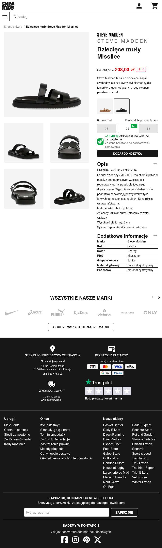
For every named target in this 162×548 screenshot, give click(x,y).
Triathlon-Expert (143, 467)
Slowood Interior (143, 439)
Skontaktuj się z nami (53, 361)
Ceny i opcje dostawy (55, 453)
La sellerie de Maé (116, 472)
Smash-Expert (142, 444)
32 (131, 127)
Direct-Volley (112, 439)
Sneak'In (138, 448)
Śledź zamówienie (17, 434)
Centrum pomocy (16, 429)
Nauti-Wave (111, 482)
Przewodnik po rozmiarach (141, 120)
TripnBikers (140, 472)
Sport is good (141, 453)
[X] (98, 540)
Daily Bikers (111, 429)
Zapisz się (124, 512)
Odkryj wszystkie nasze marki (81, 327)
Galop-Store (111, 453)
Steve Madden (123, 40)
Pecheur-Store (142, 429)
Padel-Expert (141, 425)
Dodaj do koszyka (127, 153)
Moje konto (12, 425)
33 (148, 128)
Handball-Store (113, 463)
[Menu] (4, 17)
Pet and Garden (143, 434)
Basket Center (113, 425)
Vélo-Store (139, 477)
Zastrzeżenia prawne (55, 444)
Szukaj (22, 16)
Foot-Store (110, 448)
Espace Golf (111, 444)
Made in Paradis (114, 477)
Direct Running (113, 434)
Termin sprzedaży (52, 434)
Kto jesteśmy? (50, 425)
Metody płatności (52, 448)
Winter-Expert (141, 482)
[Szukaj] (14, 16)
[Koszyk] (155, 6)
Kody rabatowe (14, 444)
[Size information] (110, 120)
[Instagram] (75, 540)
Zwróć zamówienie (51, 399)
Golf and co (111, 458)
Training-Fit (140, 458)
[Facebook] (64, 540)
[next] (159, 297)
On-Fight (109, 486)
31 (106, 128)
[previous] (152, 297)
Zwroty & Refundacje (55, 439)
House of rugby (113, 467)
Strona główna (13, 26)
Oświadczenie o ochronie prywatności (66, 458)
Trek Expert (140, 463)
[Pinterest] (86, 540)
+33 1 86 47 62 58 (52, 374)
